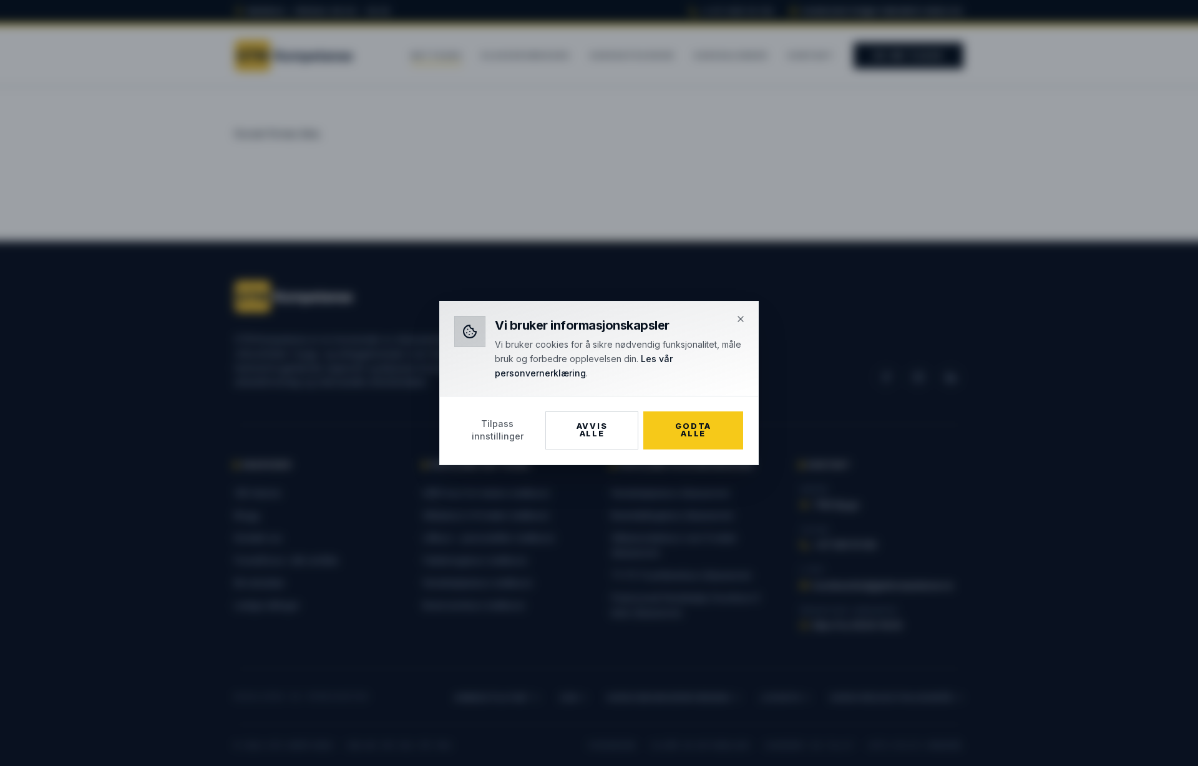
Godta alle (693, 429)
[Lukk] (741, 319)
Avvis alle (592, 429)
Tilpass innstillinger (498, 429)
